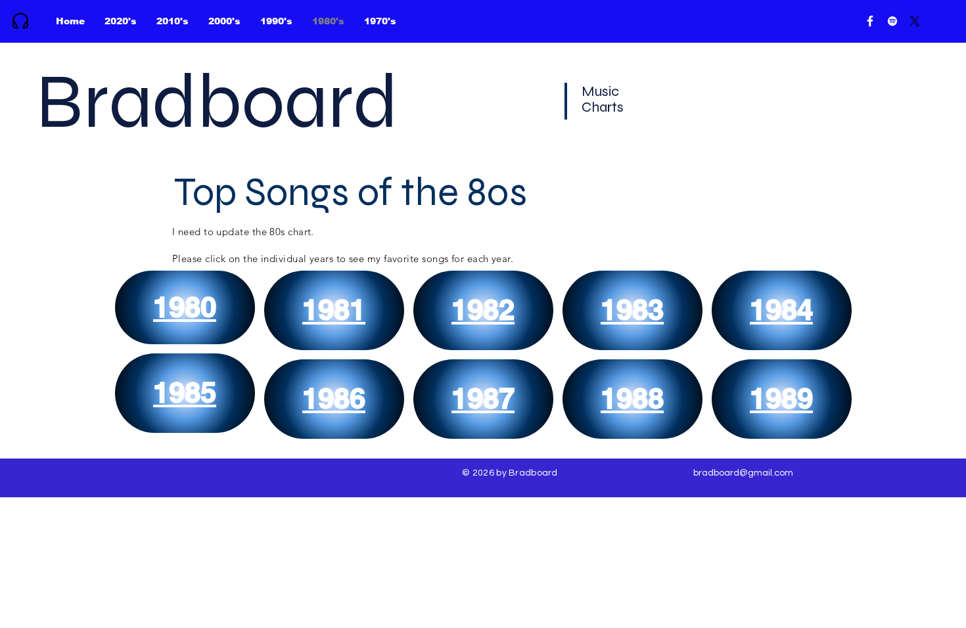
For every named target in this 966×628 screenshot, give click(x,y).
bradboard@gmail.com (743, 473)
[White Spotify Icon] (892, 21)
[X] (915, 21)
